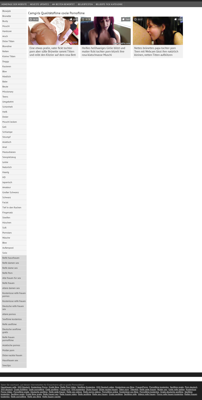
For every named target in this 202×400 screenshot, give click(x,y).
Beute (5, 86)
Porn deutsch (191, 387)
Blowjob (6, 10)
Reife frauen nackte (51, 396)
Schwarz (6, 197)
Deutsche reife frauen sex (13, 308)
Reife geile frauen (148, 389)
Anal (4, 146)
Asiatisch (6, 141)
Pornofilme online (110, 392)
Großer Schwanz (10, 192)
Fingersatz (7, 212)
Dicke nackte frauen (12, 355)
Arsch (5, 36)
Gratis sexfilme (116, 394)
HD (3, 177)
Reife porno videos (92, 392)
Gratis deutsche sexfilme (171, 392)
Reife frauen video (68, 394)
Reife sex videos (74, 392)
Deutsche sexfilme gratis (11, 331)
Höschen (6, 222)
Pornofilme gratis (21, 392)
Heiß (4, 111)
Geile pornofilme (36, 389)
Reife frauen (8, 282)
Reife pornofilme (18, 396)
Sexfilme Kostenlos (86, 387)
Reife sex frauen (100, 394)
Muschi (6, 26)
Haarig (5, 172)
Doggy (5, 61)
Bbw (4, 71)
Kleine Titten (8, 56)
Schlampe (7, 131)
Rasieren (6, 66)
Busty (5, 21)
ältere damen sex (11, 288)
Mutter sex (162, 389)
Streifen (6, 217)
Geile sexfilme (52, 389)
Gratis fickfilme (21, 389)
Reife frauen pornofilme (8, 339)
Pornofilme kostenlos (159, 387)
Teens (5, 96)
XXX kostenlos (78, 389)
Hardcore (7, 31)
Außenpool (8, 247)
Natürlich (7, 167)
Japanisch (7, 182)
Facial (5, 202)
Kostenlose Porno (39, 387)
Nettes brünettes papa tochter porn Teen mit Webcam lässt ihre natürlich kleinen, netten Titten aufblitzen (156, 51)
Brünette (6, 16)
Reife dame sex (10, 267)
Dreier (5, 116)
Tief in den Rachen (11, 207)
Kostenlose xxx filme (124, 387)
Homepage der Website (14, 4)
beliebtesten (85, 4)
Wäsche (6, 237)
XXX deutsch (7, 389)
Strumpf (6, 136)
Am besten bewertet (63, 4)
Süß (4, 227)
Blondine (7, 46)
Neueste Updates (39, 4)
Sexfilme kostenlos (12, 319)
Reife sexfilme (9, 324)
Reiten (5, 51)
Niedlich (6, 76)
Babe (4, 81)
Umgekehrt (7, 101)
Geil (4, 126)
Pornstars (7, 232)
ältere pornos (9, 314)
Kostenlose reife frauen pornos (14, 294)
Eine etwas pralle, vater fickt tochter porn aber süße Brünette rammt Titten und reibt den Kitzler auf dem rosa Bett (53, 51)
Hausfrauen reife (8, 387)
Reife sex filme (34, 396)
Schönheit (7, 106)
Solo (4, 252)
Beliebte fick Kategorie (109, 4)
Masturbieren (9, 152)
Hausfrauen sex (10, 360)
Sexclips (6, 365)
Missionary (7, 91)
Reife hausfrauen (10, 257)
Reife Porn (7, 272)
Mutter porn (8, 350)
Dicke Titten (8, 41)
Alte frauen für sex (11, 277)
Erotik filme (54, 387)
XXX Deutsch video (105, 387)
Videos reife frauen (147, 394)
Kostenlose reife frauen (14, 301)
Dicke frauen (92, 389)
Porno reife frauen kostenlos (170, 394)
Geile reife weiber (176, 389)
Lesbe (5, 162)
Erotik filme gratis (34, 394)
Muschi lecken (9, 121)
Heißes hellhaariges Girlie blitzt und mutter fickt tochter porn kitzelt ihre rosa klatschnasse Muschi (103, 51)
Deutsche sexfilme (39, 392)
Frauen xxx (65, 389)
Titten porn (124, 389)
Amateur (6, 187)
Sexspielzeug (9, 157)
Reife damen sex (10, 262)
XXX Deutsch (24, 387)
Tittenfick (134, 389)
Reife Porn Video (68, 387)
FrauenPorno (142, 387)
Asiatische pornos (11, 345)
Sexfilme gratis (177, 387)
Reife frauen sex (50, 394)
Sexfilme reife (130, 394)
